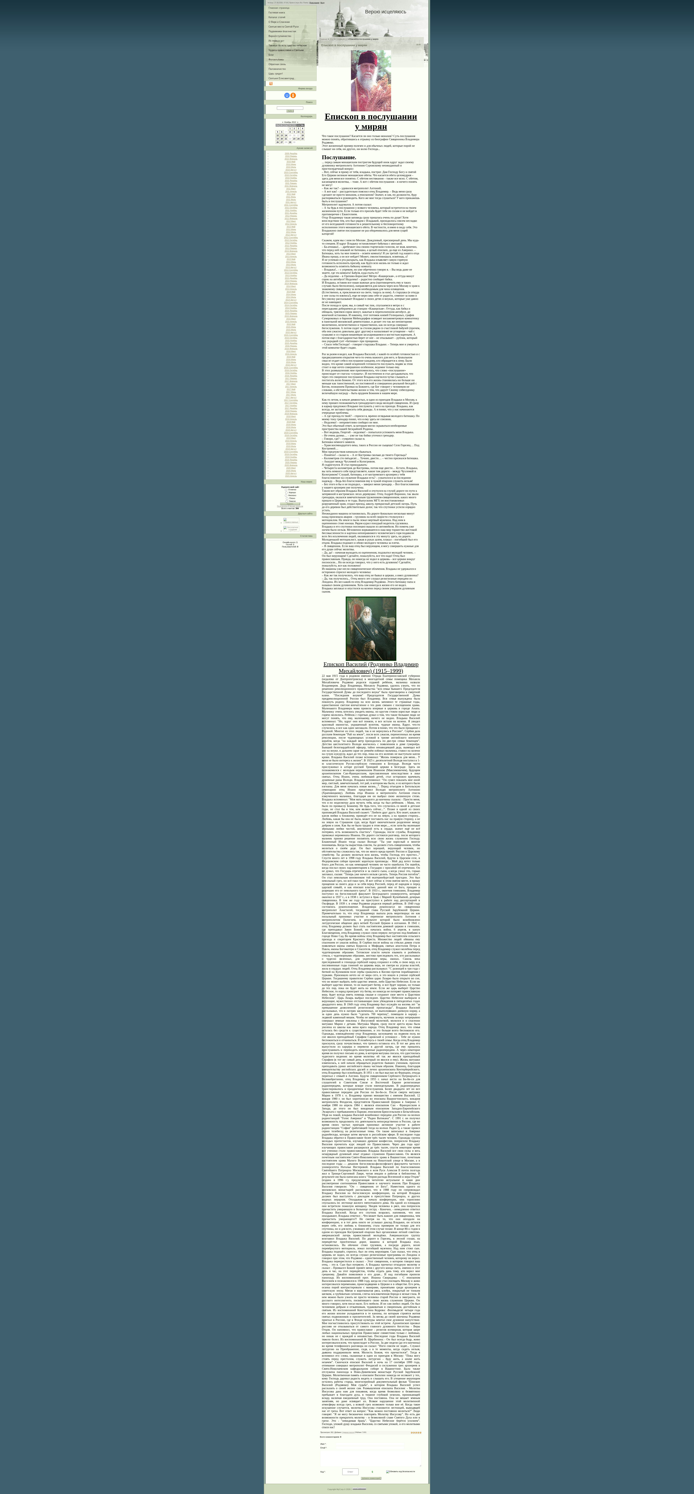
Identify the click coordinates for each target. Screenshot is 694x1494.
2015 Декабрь (291, 343)
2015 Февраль (291, 316)
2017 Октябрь (291, 403)
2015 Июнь (291, 327)
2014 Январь (291, 281)
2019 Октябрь (291, 454)
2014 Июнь (291, 294)
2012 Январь (291, 216)
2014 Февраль (291, 283)
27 (282, 142)
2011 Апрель (291, 191)
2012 (331, 39)
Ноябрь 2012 (290, 122)
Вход (322, 3)
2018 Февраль (291, 414)
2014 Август (291, 300)
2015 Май (291, 324)
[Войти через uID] (287, 95)
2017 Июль (291, 395)
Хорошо (292, 492)
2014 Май (291, 292)
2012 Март (291, 221)
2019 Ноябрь (291, 457)
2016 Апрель (291, 354)
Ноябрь (339, 39)
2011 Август (291, 202)
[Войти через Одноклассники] (293, 95)
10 (298, 132)
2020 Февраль (291, 465)
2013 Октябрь (291, 273)
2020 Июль (291, 471)
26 (278, 142)
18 (302, 135)
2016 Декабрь (291, 376)
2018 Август (291, 430)
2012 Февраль (291, 218)
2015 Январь (291, 313)
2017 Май (291, 389)
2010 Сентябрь (291, 172)
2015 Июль (291, 330)
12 (278, 135)
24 (298, 139)
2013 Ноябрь (291, 275)
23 (294, 139)
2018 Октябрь (291, 435)
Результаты (282, 506)
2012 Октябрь (291, 240)
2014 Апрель (291, 289)
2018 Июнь (291, 424)
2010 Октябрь (291, 175)
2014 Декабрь (291, 311)
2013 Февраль (291, 251)
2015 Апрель (291, 321)
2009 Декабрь (291, 153)
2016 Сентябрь (291, 367)
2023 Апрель (291, 476)
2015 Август (291, 332)
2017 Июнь (291, 392)
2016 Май (291, 357)
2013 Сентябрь (291, 270)
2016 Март (291, 351)
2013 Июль (291, 264)
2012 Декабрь (291, 246)
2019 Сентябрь (291, 452)
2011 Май (291, 194)
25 (302, 139)
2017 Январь (291, 378)
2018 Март (291, 416)
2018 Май (291, 422)
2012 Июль (291, 232)
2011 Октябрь (291, 208)
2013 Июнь (291, 262)
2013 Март (291, 254)
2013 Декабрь (291, 278)
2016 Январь (291, 346)
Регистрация (314, 3)
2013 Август (291, 267)
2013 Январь (291, 248)
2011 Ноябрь (291, 210)
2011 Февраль (291, 186)
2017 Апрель (291, 386)
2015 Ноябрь (291, 340)
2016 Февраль (291, 349)
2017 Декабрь (291, 408)
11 (303, 132)
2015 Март (291, 319)
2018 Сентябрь (291, 433)
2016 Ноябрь (291, 373)
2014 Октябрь (291, 305)
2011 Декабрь (291, 213)
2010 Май (291, 161)
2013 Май (291, 259)
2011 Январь (291, 183)
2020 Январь (291, 462)
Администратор (348, 1432)
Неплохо (292, 495)
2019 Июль (291, 446)
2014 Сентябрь (291, 302)
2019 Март (291, 438)
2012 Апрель (291, 224)
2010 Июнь (291, 164)
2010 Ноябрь (291, 178)
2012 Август (291, 235)
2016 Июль (291, 362)
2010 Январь (291, 156)
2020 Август (291, 473)
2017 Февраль (291, 381)
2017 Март (291, 384)
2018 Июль (291, 427)
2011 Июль (291, 199)
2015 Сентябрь (291, 335)
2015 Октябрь (291, 338)
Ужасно (292, 501)
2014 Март (291, 286)
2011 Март (291, 189)
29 (290, 142)
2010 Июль (291, 167)
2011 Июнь (291, 197)
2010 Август (291, 170)
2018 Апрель (291, 419)
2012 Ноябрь (291, 243)
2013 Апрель (291, 256)
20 (282, 139)
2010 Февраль (291, 159)
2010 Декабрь (291, 180)
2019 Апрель (291, 441)
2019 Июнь (291, 443)
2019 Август (291, 449)
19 (278, 139)
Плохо (292, 498)
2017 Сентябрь (291, 400)
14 (286, 135)
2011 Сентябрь (291, 205)
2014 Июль (291, 297)
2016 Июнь (291, 359)
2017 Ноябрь (291, 405)
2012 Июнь (291, 229)
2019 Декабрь (291, 460)
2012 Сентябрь (291, 237)
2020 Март (291, 468)
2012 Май (291, 227)
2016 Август (291, 365)
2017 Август (291, 397)
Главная (323, 39)
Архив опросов (296, 506)
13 (282, 135)
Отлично (292, 489)
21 (286, 139)
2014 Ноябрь (291, 308)
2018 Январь (291, 411)
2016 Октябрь (291, 370)
